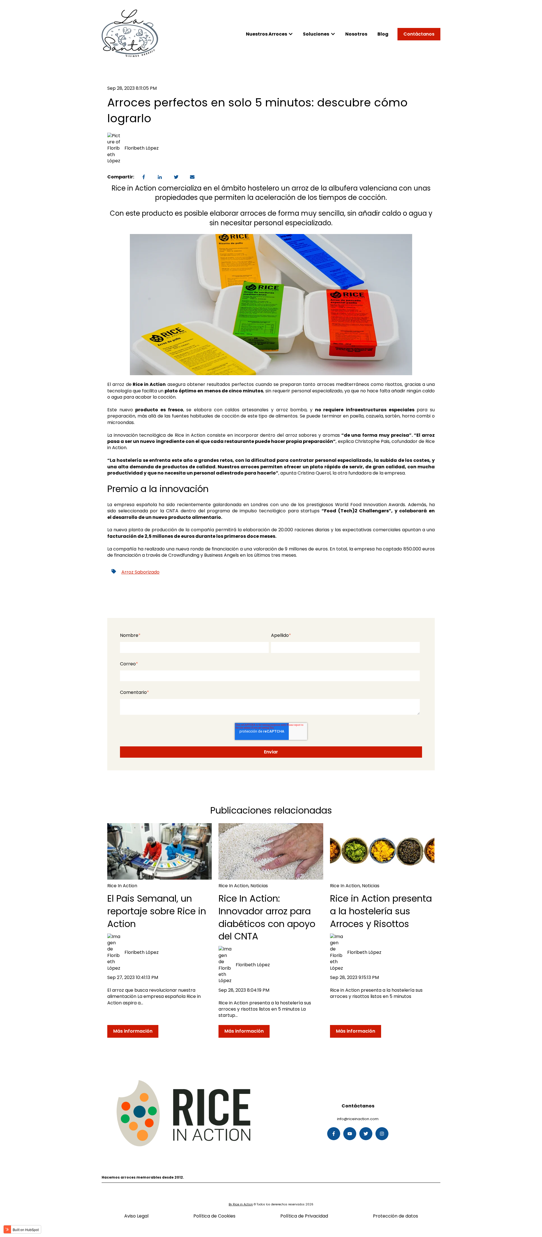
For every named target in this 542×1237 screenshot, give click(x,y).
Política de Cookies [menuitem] (214, 1216)
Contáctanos (418, 34)
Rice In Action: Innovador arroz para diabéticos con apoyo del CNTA (266, 917)
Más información (132, 1031)
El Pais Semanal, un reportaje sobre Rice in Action (156, 911)
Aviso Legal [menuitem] (136, 1216)
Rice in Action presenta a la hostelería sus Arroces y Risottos (381, 911)
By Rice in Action (241, 1204)
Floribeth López (141, 148)
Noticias (259, 885)
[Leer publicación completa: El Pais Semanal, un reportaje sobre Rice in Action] (159, 851)
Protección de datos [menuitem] (395, 1216)
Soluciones (316, 34)
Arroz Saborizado (140, 572)
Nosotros (356, 34)
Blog (382, 34)
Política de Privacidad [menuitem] (304, 1216)
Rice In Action (122, 885)
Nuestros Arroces (266, 34)
